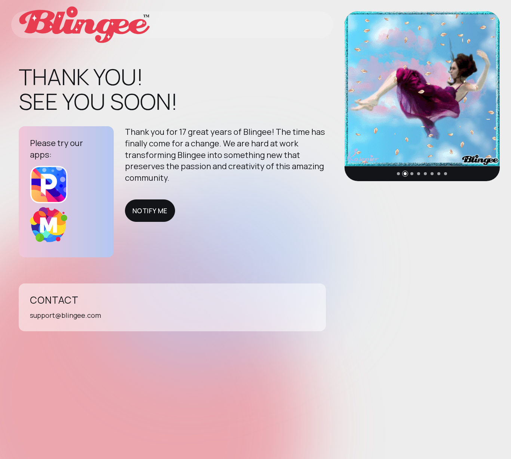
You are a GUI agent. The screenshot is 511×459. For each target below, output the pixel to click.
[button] (398, 173)
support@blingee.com (65, 315)
